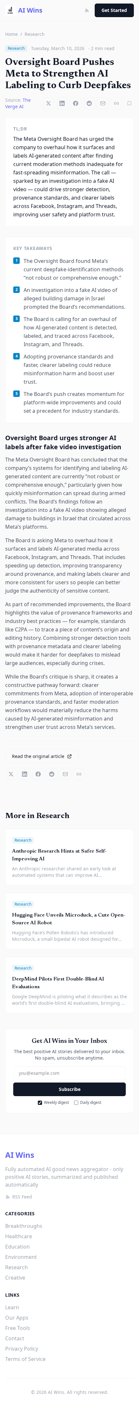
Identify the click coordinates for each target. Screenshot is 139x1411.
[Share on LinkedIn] (62, 103)
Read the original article (38, 756)
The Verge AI (18, 103)
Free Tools (17, 1328)
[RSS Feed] (87, 10)
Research (35, 34)
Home (11, 34)
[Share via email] (103, 103)
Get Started (114, 10)
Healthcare (18, 1236)
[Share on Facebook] (75, 103)
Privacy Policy (21, 1348)
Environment (21, 1257)
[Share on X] (48, 103)
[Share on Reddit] (89, 103)
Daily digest (90, 1102)
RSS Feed (22, 1197)
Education (17, 1246)
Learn (12, 1307)
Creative (15, 1277)
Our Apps (16, 1317)
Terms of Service (25, 1359)
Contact (14, 1338)
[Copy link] (116, 103)
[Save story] (129, 103)
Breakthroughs (23, 1225)
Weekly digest (56, 1102)
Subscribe (69, 1089)
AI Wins (19, 1154)
